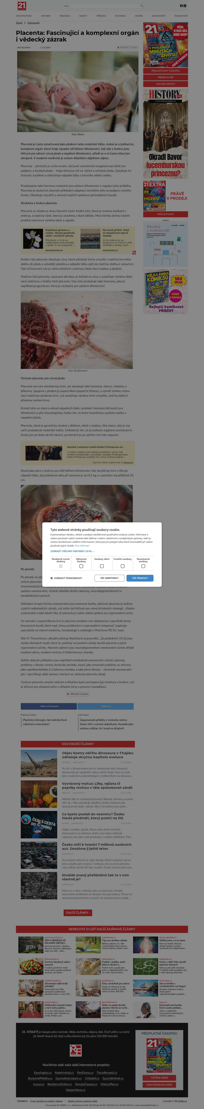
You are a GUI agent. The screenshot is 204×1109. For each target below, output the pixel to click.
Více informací (82, 545)
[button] (102, 551)
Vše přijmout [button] (140, 578)
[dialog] (102, 554)
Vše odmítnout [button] (109, 578)
